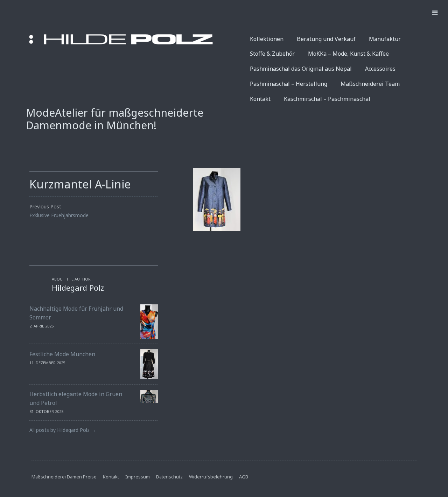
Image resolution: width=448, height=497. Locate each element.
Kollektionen (267, 39)
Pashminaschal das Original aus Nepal (301, 69)
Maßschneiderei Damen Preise (64, 477)
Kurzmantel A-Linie (80, 184)
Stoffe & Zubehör (272, 53)
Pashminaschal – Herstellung (288, 84)
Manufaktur (385, 39)
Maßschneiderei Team (370, 84)
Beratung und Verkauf (326, 39)
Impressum (137, 477)
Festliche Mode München (62, 354)
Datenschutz (169, 477)
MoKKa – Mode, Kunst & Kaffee (348, 53)
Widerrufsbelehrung (211, 477)
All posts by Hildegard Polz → (62, 430)
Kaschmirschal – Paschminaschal (327, 99)
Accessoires (380, 69)
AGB (243, 477)
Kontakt (260, 99)
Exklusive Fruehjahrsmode (59, 215)
